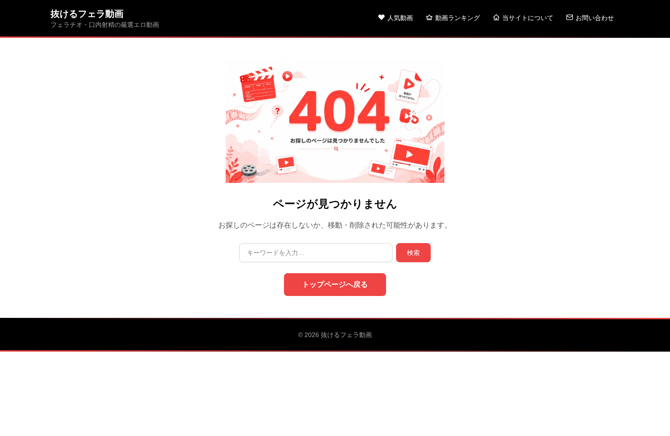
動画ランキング (457, 17)
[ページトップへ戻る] (648, 418)
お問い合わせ (595, 17)
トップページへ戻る (335, 284)
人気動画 (400, 17)
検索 (413, 252)
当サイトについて (527, 17)
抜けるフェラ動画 (87, 14)
